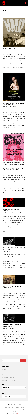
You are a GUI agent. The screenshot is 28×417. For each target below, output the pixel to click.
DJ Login (10, 409)
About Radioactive (8, 407)
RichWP (19, 413)
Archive (23, 409)
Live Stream (17, 409)
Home (4, 409)
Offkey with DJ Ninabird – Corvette (10, 380)
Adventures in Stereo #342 (8, 377)
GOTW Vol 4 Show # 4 (7, 369)
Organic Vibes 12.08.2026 (8, 372)
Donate (17, 407)
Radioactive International (16, 404)
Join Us (22, 407)
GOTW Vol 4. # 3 (5, 374)
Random (14, 411)
